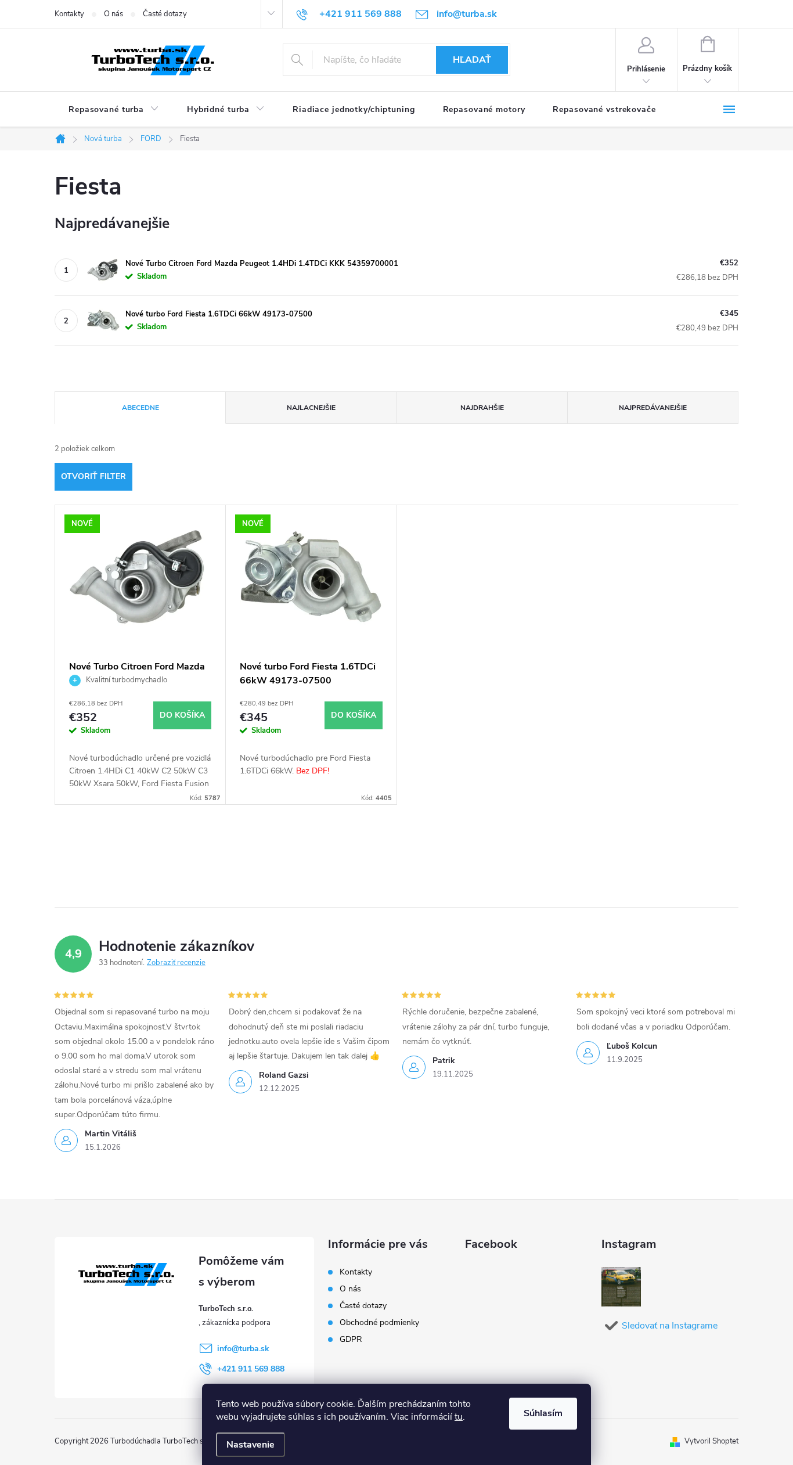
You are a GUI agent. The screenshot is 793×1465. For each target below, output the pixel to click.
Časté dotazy (165, 14)
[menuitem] (114, 110)
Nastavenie (250, 1444)
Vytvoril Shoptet (711, 1441)
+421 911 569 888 (250, 1368)
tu (459, 1416)
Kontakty (69, 14)
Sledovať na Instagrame (670, 1325)
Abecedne (140, 407)
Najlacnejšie (311, 407)
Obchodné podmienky (379, 1322)
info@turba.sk (243, 1348)
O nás (113, 14)
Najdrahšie (482, 407)
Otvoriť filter (93, 476)
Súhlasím (543, 1413)
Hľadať (472, 59)
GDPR (351, 1339)
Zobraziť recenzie (176, 963)
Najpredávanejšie (653, 407)
